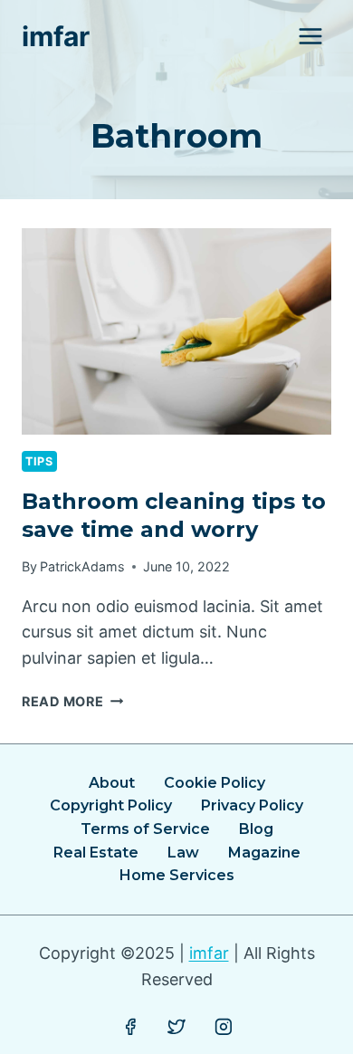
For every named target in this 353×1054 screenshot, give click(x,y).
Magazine (264, 852)
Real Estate (95, 852)
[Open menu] (310, 35)
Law (183, 852)
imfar (209, 953)
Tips (39, 461)
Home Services (176, 875)
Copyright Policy (111, 805)
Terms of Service (145, 829)
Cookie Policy (214, 782)
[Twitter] (176, 1027)
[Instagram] (223, 1027)
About (112, 782)
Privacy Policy (252, 805)
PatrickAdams (82, 566)
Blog (256, 829)
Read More (72, 701)
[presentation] (176, 331)
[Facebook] (130, 1027)
